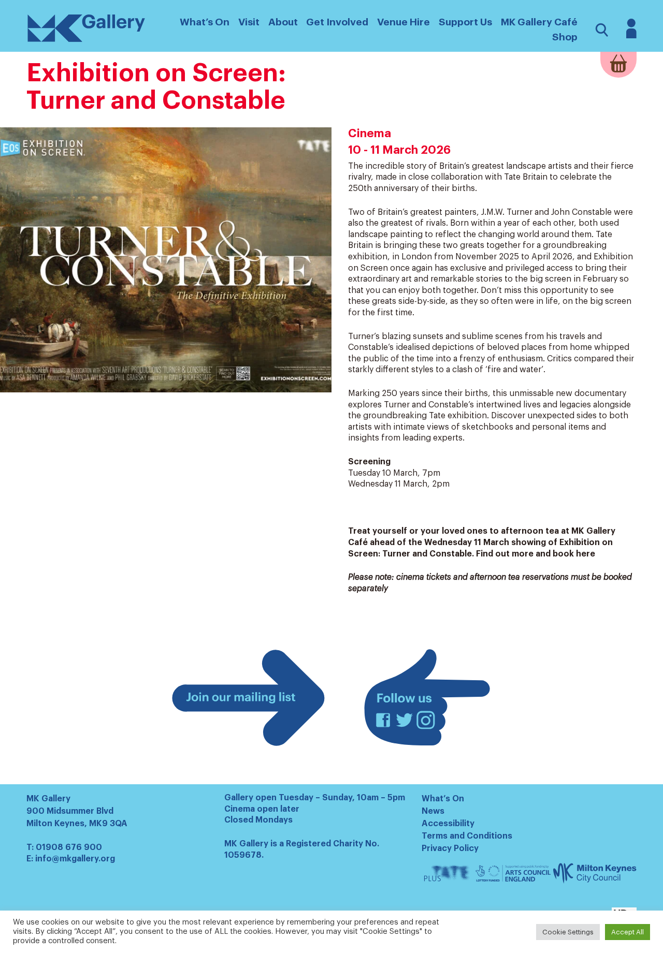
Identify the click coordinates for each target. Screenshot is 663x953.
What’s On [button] (204, 22)
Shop (565, 37)
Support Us (465, 22)
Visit (249, 22)
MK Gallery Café (539, 22)
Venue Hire (403, 22)
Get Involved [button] (337, 22)
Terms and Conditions (467, 836)
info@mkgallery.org (75, 859)
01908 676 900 (69, 847)
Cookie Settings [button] (568, 932)
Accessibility (448, 823)
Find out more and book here (535, 554)
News (433, 811)
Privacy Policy (450, 848)
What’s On (443, 799)
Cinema (369, 133)
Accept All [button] (627, 932)
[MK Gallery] (86, 41)
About (283, 22)
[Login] (631, 36)
